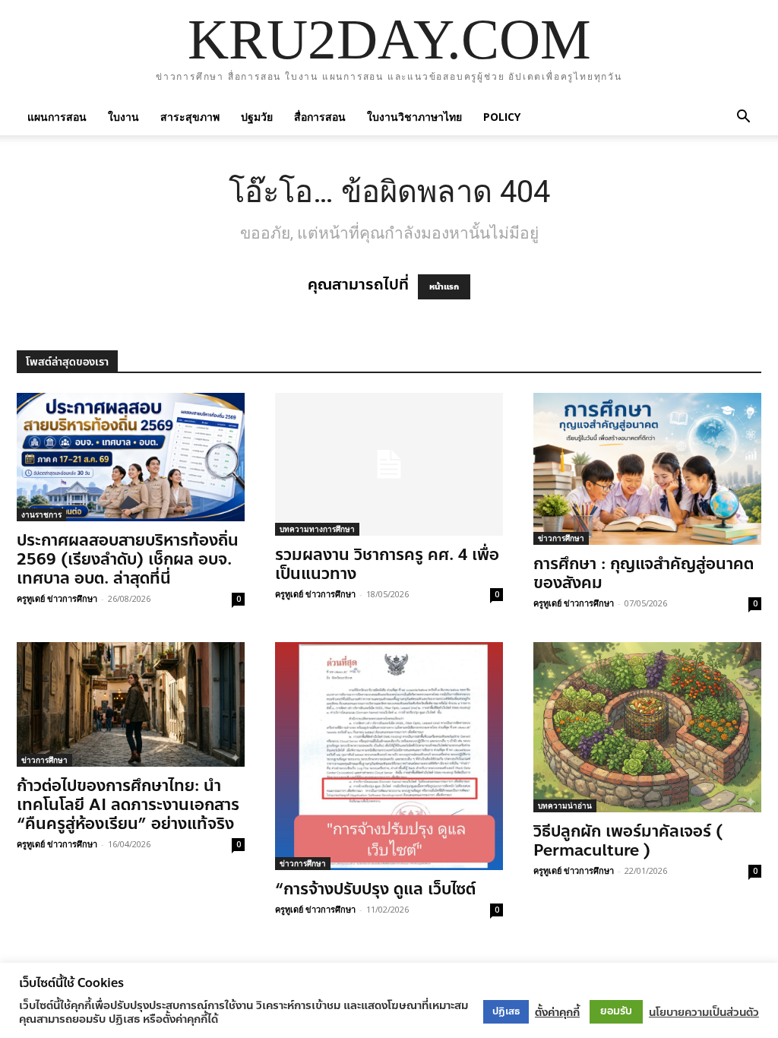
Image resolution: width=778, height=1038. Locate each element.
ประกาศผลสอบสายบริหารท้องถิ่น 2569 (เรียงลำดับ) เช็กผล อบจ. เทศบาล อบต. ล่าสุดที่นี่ (128, 559)
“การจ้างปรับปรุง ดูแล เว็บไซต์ (375, 889)
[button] (743, 116)
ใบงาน (123, 116)
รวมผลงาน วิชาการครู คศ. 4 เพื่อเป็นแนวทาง (387, 564)
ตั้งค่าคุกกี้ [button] (557, 1012)
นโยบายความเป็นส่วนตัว (704, 1012)
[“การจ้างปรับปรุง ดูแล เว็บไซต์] (389, 756)
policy (501, 116)
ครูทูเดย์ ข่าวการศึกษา (57, 598)
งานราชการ (41, 514)
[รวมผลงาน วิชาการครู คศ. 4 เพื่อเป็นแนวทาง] (389, 464)
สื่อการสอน (320, 116)
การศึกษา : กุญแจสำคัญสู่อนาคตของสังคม (643, 573)
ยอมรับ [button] (616, 1011)
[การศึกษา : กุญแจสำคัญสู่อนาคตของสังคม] (647, 469)
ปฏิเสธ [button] (506, 1011)
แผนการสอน (57, 116)
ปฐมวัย (257, 116)
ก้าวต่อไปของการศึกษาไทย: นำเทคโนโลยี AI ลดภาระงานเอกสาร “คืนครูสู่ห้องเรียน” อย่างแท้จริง (128, 805)
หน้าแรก (444, 286)
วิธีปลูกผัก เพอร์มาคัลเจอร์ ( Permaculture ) (628, 840)
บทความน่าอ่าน (565, 805)
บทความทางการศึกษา (317, 529)
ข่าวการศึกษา (561, 538)
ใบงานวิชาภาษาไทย (414, 116)
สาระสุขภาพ (190, 116)
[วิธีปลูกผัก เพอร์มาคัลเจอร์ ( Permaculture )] (647, 727)
